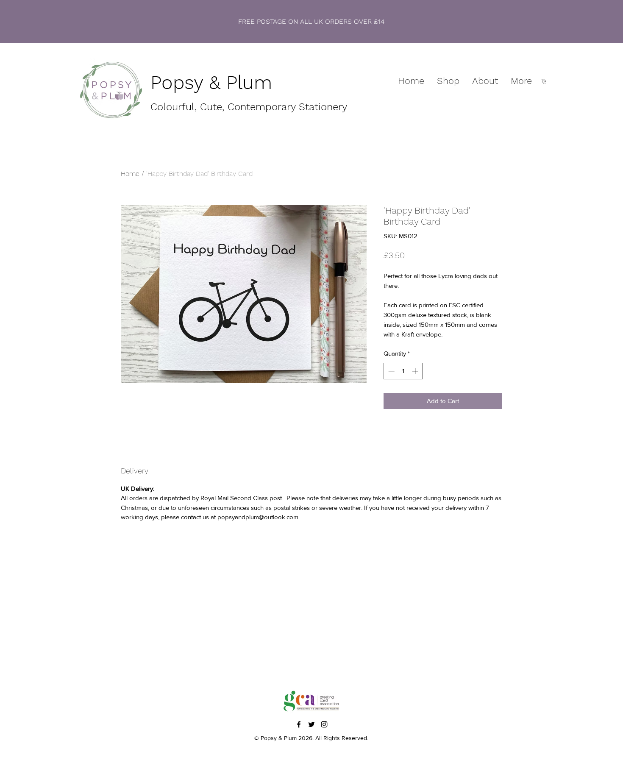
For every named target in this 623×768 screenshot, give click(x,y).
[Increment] (416, 371)
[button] (544, 81)
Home (130, 174)
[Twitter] (311, 724)
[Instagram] (324, 724)
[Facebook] (299, 724)
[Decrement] (390, 371)
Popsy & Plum (211, 82)
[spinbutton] (403, 371)
